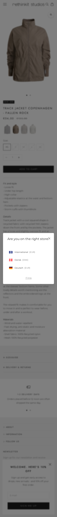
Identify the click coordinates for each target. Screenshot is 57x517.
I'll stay (28, 278)
